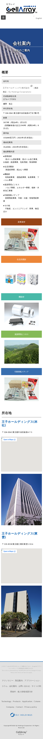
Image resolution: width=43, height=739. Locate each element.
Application (27, 701)
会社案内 (13, 686)
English (39, 18)
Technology (6, 701)
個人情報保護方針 (25, 691)
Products (17, 701)
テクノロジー (8, 680)
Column (37, 701)
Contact (19, 707)
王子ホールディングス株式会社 (16, 88)
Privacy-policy (30, 707)
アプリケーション (32, 680)
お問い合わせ (24, 686)
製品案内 (19, 680)
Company (10, 707)
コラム (5, 686)
